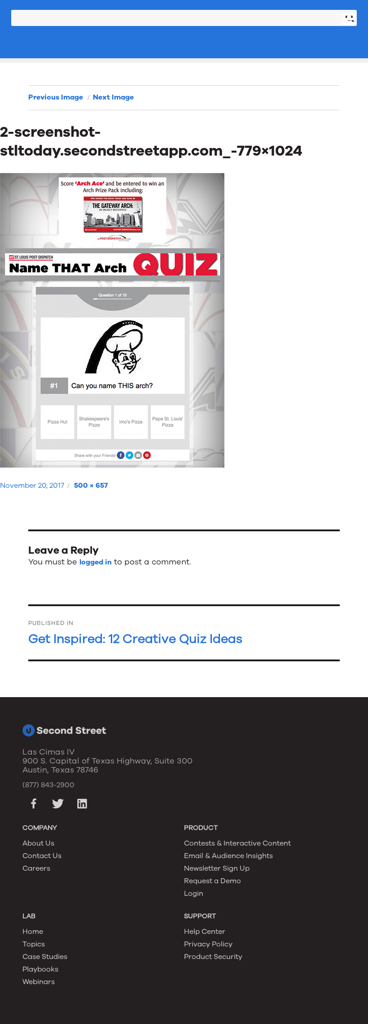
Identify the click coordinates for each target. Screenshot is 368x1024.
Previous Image (55, 97)
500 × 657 (91, 485)
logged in (95, 562)
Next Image (113, 97)
